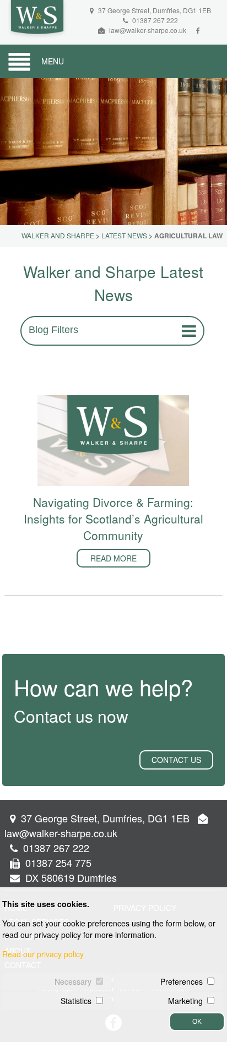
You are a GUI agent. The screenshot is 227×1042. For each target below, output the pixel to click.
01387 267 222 (154, 20)
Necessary (73, 981)
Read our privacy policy (43, 953)
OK (197, 1021)
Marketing (185, 1000)
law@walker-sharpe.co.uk (147, 30)
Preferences (181, 981)
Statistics (76, 1000)
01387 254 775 (57, 862)
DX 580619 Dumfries (70, 877)
